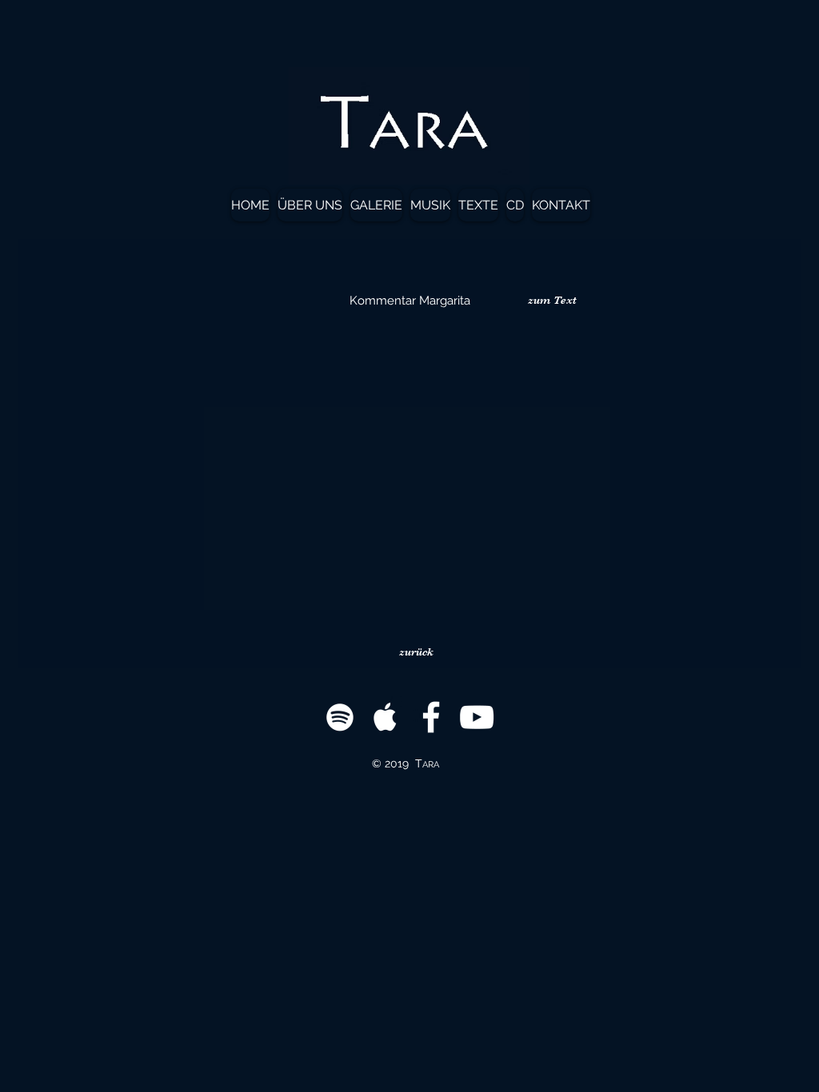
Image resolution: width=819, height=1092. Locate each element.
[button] (552, 301)
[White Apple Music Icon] (385, 717)
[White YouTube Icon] (476, 717)
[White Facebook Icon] (431, 717)
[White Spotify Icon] (340, 717)
